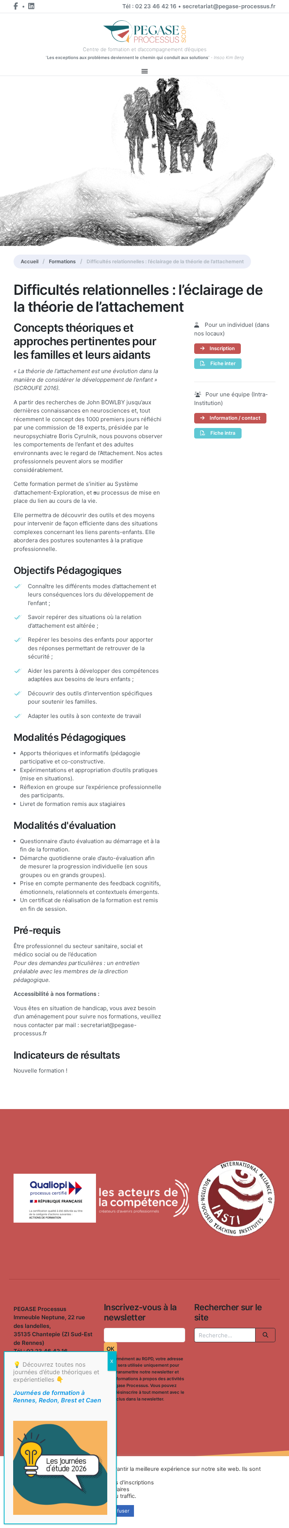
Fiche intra (222, 433)
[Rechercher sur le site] (265, 1335)
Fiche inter (222, 363)
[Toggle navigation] (144, 71)
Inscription (221, 348)
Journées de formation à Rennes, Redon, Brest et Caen (57, 1396)
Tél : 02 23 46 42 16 (149, 6)
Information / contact (234, 418)
